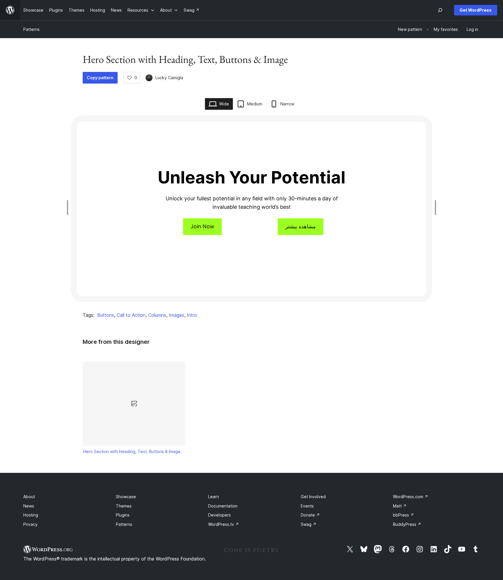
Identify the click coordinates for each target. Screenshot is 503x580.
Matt (400, 505)
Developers (219, 514)
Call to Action (131, 315)
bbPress (403, 514)
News (28, 505)
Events (307, 505)
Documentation (223, 505)
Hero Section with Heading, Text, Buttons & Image (131, 451)
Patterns (31, 29)
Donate (310, 514)
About (29, 496)
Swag (308, 524)
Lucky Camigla (169, 77)
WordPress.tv (223, 524)
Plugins (123, 514)
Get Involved (313, 496)
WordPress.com (410, 496)
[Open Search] (440, 10)
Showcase (126, 496)
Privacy (30, 524)
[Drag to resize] (69, 207)
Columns (157, 315)
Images (176, 315)
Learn (213, 496)
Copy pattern (100, 77)
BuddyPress (407, 524)
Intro (192, 315)
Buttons (105, 315)
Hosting (30, 514)
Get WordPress (476, 10)
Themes (124, 505)
